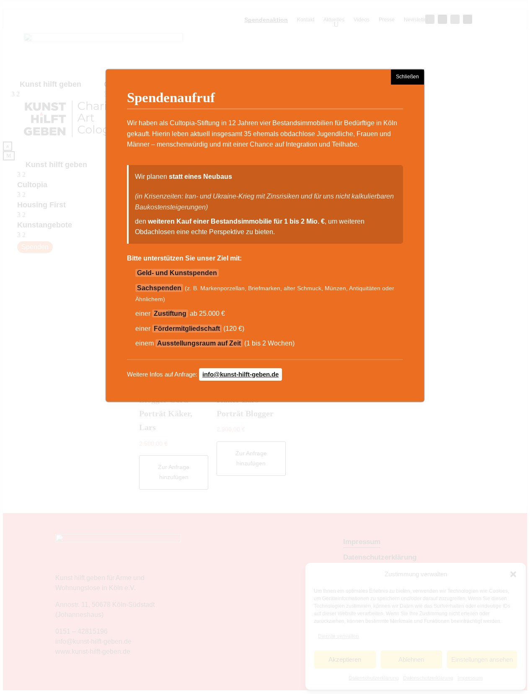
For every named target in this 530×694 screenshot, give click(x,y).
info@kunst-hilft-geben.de (240, 374)
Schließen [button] (407, 77)
